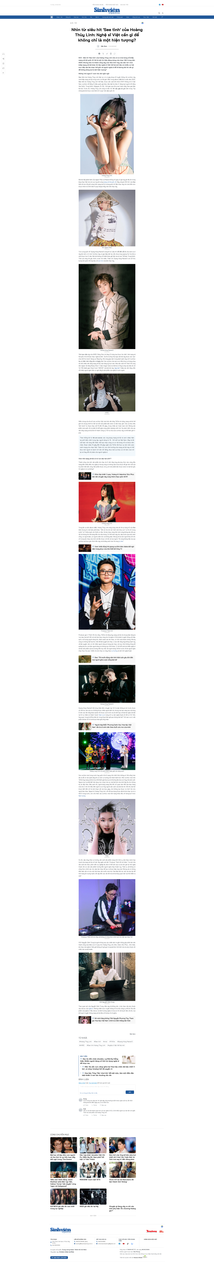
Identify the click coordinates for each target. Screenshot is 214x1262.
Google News (142, 23)
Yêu (91, 17)
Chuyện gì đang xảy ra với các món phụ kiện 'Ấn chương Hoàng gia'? (122, 1208)
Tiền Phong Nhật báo (111, 4)
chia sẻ (99, 53)
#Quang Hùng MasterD (125, 1042)
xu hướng (114, 651)
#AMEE (81, 1045)
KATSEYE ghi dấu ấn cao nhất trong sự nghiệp (62, 1207)
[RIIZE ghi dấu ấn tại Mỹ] (93, 1197)
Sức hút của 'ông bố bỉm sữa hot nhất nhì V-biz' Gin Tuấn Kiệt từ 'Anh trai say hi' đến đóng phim (122, 1157)
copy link (107, 53)
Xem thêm (162, 17)
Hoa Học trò (124, 4)
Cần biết (154, 17)
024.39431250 (56, 1245)
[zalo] (133, 1243)
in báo (111, 53)
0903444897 (101, 1241)
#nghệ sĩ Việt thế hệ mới (116, 1045)
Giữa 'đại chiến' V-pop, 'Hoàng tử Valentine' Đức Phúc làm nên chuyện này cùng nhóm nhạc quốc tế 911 (113, 475)
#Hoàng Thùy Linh (85, 1042)
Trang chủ (51, 17)
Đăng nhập (82, 1083)
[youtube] (163, 4)
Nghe (3, 54)
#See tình (97, 1042)
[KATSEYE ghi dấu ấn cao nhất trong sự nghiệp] (63, 1197)
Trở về (3, 73)
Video (127, 17)
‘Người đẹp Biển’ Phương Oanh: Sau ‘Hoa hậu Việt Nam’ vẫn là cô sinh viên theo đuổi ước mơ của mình (111, 726)
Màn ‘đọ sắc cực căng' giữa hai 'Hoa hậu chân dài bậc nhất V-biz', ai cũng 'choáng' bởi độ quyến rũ (108, 1068)
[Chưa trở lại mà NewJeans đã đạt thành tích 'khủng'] (122, 1170)
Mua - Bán (146, 17)
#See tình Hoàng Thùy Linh (96, 1045)
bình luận (114, 53)
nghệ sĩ (91, 1008)
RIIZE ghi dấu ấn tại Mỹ (89, 1206)
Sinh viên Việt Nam (60, 1230)
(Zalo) (86, 1241)
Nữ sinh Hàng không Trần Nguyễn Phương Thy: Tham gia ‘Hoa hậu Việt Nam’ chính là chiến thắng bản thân (112, 1019)
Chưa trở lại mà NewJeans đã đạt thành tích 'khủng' (121, 1181)
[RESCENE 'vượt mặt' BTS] (93, 1170)
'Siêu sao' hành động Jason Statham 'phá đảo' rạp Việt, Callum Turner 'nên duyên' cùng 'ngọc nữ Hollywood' (63, 1183)
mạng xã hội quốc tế (110, 182)
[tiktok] (128, 1244)
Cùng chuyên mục (59, 1134)
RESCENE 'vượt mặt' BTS (90, 1180)
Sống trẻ (68, 17)
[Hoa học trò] (161, 1231)
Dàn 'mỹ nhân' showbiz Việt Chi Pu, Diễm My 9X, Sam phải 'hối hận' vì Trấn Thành (92, 1157)
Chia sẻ (3, 58)
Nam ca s (102, 715)
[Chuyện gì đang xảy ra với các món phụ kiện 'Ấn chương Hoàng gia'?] (122, 1197)
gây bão (117, 368)
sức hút (100, 261)
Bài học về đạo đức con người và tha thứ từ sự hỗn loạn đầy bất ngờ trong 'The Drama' (62, 1157)
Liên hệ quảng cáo (80, 1239)
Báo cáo (104, 1105)
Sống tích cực (136, 17)
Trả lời (95, 1105)
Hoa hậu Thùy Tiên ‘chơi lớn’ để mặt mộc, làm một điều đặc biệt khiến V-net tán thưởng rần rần (108, 1074)
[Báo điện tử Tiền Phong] (151, 1231)
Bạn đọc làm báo (60, 1257)
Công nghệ (120, 17)
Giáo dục (76, 17)
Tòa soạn (53, 1239)
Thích (86, 1105)
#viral (105, 1042)
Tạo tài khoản (93, 1083)
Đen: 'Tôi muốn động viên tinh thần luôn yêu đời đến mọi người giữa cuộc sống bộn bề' (112, 658)
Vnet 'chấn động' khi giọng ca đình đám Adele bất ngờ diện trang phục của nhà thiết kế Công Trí (113, 547)
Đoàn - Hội (59, 17)
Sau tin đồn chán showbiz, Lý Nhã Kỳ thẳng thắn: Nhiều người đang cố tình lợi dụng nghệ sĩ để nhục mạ (99, 1061)
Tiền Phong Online (97, 4)
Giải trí (97, 17)
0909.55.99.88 (80, 1241)
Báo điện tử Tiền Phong (107, 10)
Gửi (130, 1092)
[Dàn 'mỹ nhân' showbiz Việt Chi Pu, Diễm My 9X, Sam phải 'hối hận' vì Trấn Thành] (93, 1145)
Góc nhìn (84, 17)
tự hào (121, 541)
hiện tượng (82, 796)
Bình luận (3, 68)
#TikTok (112, 1042)
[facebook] (160, 4)
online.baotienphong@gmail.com (106, 1243)
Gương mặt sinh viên (108, 17)
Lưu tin (3, 63)
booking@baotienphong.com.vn (84, 1243)
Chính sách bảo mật (150, 1239)
